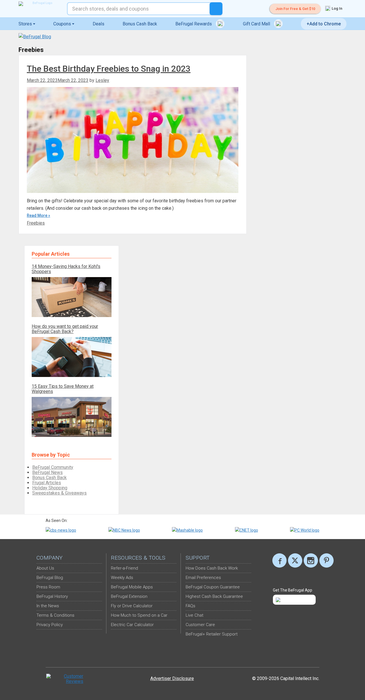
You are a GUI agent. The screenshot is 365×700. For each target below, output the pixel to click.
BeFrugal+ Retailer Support (212, 634)
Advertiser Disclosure (172, 678)
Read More (37, 215)
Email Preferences (203, 577)
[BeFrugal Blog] (35, 36)
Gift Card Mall (257, 24)
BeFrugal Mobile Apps (132, 587)
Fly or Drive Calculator (132, 605)
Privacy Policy (49, 624)
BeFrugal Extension (129, 596)
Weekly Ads (122, 577)
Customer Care (200, 624)
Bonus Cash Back (140, 24)
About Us (45, 568)
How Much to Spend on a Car (139, 615)
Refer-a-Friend (124, 568)
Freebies (36, 223)
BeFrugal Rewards (194, 24)
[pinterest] (326, 560)
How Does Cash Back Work (212, 568)
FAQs (190, 605)
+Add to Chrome (324, 24)
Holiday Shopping (49, 488)
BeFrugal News (47, 472)
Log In (336, 8)
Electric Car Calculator (132, 624)
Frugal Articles (46, 482)
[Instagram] (311, 560)
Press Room (48, 587)
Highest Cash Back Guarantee (214, 596)
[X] (295, 560)
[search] (216, 8)
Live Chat (194, 615)
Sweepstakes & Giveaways (59, 493)
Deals (98, 24)
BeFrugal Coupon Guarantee (213, 587)
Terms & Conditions (55, 615)
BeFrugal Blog (49, 577)
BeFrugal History (52, 596)
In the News (47, 605)
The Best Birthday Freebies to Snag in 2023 (108, 69)
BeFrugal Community (52, 467)
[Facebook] (279, 560)
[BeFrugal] (40, 3)
